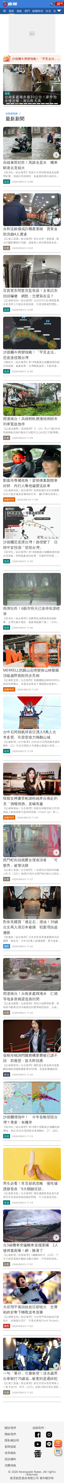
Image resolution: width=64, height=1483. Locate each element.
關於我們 (10, 1428)
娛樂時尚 (37, 11)
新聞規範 (10, 1446)
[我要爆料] (58, 1443)
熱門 (27, 11)
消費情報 (10, 1465)
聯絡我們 (10, 1434)
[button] (8, 103)
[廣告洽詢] (58, 1452)
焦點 (19, 11)
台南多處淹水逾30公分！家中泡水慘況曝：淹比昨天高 (36, 60)
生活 (48, 11)
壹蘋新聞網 (12, 113)
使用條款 (10, 1453)
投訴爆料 (10, 1459)
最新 (11, 11)
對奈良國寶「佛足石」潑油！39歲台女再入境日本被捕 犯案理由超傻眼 (30, 927)
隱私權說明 (11, 1440)
